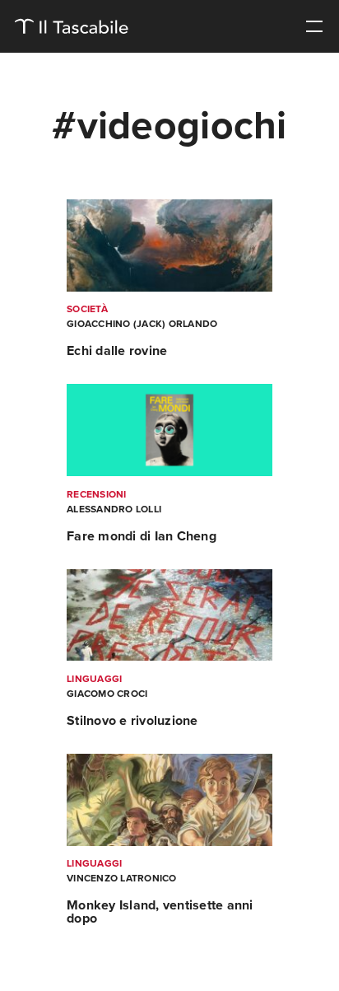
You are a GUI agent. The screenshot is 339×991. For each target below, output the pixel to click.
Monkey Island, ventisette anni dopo (160, 912)
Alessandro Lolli (114, 509)
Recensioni (97, 494)
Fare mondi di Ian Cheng (141, 536)
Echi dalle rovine (117, 351)
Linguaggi (94, 679)
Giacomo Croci (107, 693)
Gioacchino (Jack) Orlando (142, 324)
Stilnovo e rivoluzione (132, 721)
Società (87, 309)
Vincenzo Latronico (122, 878)
